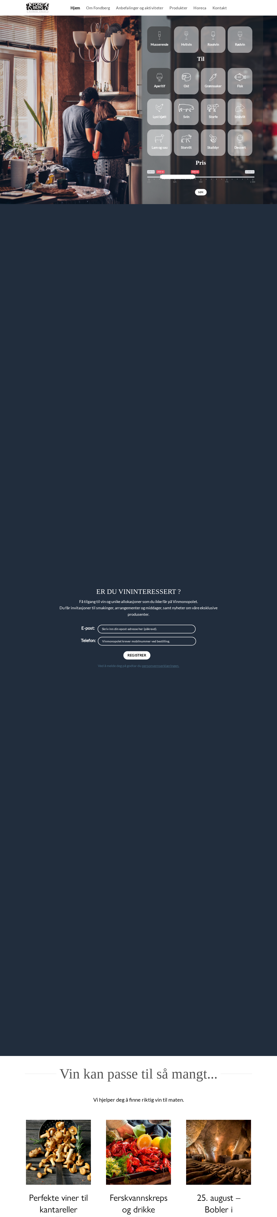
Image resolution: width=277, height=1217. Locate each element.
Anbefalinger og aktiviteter (139, 8)
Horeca (199, 8)
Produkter (178, 8)
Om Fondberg (98, 8)
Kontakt (220, 8)
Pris (201, 162)
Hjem (75, 8)
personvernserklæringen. (160, 666)
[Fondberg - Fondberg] (43, 8)
